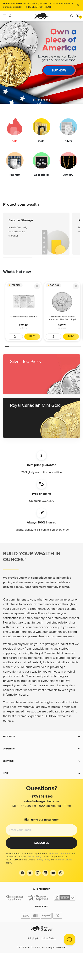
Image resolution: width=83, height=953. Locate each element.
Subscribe (41, 843)
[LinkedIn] (45, 873)
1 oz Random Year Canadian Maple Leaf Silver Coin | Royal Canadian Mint (62, 318)
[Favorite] (37, 286)
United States (49, 938)
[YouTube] (53, 873)
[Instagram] (38, 873)
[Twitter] (30, 873)
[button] (41, 737)
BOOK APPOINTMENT (39, 7)
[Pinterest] (61, 873)
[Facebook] (22, 873)
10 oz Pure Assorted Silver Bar (23, 316)
